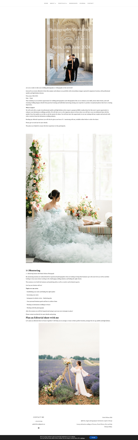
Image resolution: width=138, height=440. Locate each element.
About (52, 3)
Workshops (73, 3)
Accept (93, 437)
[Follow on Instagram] (38, 428)
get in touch (33, 122)
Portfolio (62, 3)
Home (46, 3)
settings (82, 438)
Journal (83, 3)
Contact (91, 3)
